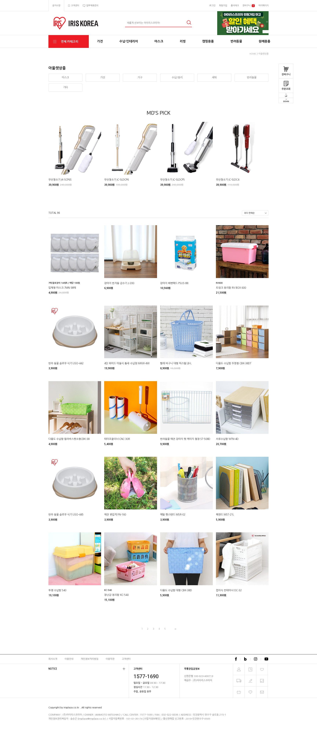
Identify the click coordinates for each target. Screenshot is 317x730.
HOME (252, 54)
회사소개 (52, 659)
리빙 (183, 41)
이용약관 (110, 659)
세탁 (214, 77)
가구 (140, 77)
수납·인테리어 (128, 41)
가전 (100, 41)
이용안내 (69, 659)
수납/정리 (177, 77)
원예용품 (264, 41)
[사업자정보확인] (152, 719)
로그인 (212, 5)
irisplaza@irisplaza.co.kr (91, 719)
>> (175, 629)
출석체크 (235, 5)
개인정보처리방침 (89, 659)
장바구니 (286, 74)
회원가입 (223, 5)
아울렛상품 (263, 54)
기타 (65, 87)
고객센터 (126, 659)
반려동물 (236, 41)
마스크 (158, 41)
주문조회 (286, 89)
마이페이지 (263, 5)
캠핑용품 (208, 41)
